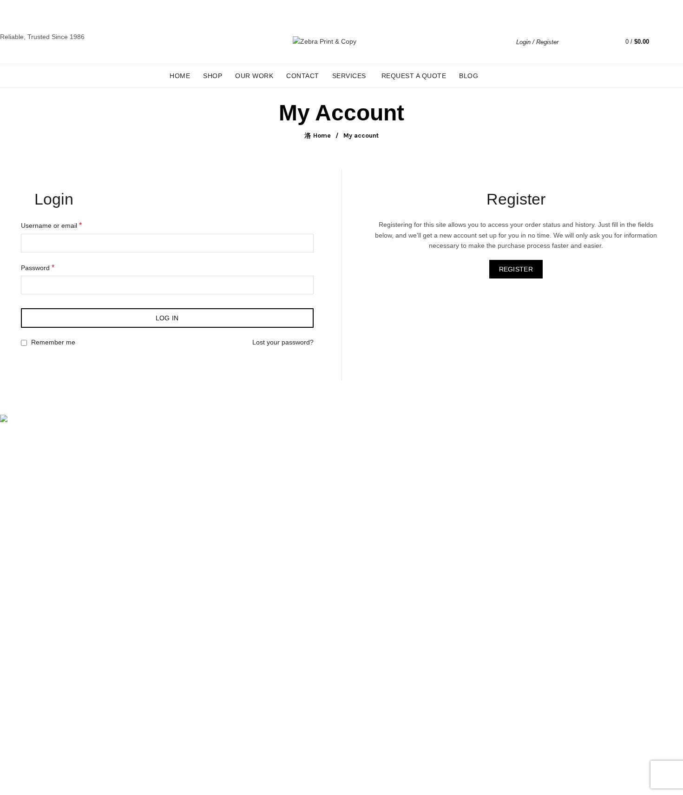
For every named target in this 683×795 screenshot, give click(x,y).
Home (180, 76)
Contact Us (16, 739)
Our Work (254, 76)
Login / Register (537, 42)
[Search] (572, 42)
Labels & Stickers (25, 712)
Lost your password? (283, 342)
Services (349, 76)
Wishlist (599, 37)
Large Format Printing (32, 672)
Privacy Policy (20, 627)
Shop (212, 76)
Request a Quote (414, 76)
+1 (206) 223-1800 (74, 10)
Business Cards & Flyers (36, 685)
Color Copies (19, 725)
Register (516, 269)
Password (37, 268)
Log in (167, 318)
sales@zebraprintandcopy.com (148, 10)
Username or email (51, 225)
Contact (302, 76)
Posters (11, 698)
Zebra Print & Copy (325, 780)
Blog (468, 76)
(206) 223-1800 (31, 466)
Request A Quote (25, 586)
